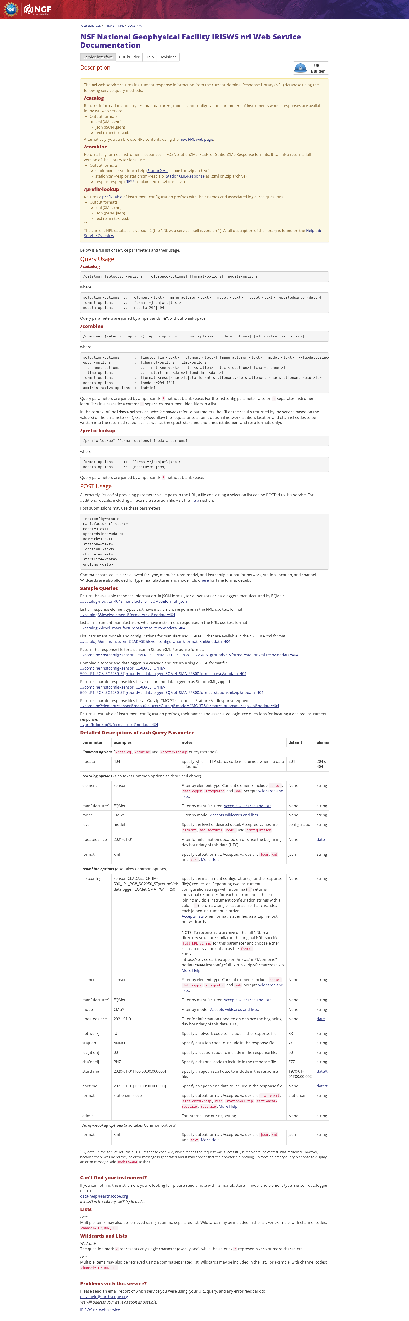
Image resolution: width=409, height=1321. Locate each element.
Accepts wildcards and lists (247, 805)
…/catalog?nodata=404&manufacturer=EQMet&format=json (133, 601)
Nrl (121, 25)
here (204, 580)
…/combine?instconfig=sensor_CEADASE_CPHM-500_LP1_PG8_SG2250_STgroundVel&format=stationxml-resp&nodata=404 (189, 655)
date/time (325, 1071)
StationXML (157, 170)
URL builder (129, 57)
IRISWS (109, 25)
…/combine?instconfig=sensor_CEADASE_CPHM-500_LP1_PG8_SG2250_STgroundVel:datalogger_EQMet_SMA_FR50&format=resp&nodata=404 (163, 671)
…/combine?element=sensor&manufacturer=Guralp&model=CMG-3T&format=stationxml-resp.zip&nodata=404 (179, 705)
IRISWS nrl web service (100, 1309)
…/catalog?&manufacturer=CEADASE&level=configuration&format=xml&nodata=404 (155, 641)
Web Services (90, 25)
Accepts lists (193, 916)
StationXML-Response (185, 176)
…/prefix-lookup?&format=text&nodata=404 (119, 724)
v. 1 (141, 25)
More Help (210, 859)
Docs (131, 25)
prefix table (112, 197)
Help (150, 57)
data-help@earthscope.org (104, 1196)
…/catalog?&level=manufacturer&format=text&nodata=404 (132, 628)
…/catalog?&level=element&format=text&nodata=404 (127, 614)
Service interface (98, 57)
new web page (196, 139)
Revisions (168, 57)
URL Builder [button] (318, 68)
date (321, 839)
